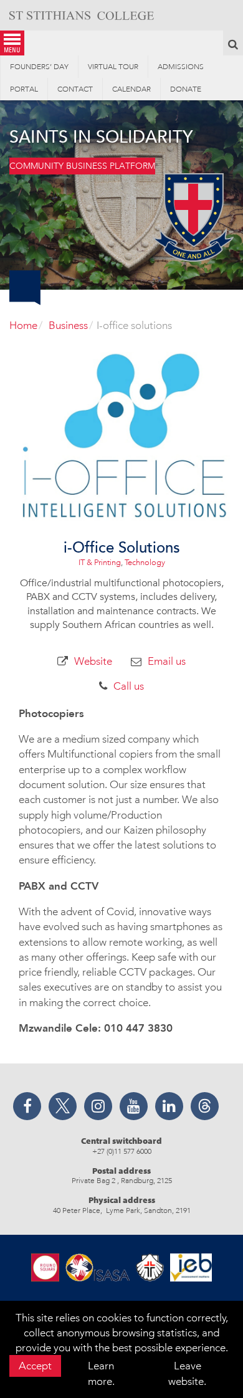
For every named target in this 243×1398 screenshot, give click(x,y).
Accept (35, 1365)
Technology (145, 562)
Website (93, 661)
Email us (167, 661)
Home (23, 325)
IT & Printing (100, 562)
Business (68, 325)
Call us (128, 686)
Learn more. (101, 1373)
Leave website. (187, 1373)
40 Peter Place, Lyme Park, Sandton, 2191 (122, 1210)
